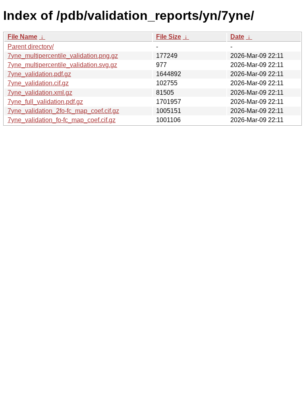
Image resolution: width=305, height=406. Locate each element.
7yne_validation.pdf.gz (39, 74)
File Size (168, 36)
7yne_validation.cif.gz (38, 83)
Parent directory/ (31, 46)
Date (237, 36)
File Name (22, 36)
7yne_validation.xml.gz (40, 92)
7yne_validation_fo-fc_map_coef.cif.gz (62, 120)
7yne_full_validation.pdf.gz (45, 101)
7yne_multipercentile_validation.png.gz (63, 55)
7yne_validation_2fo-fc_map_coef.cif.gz (63, 110)
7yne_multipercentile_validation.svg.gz (62, 64)
